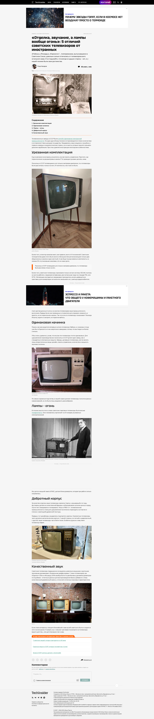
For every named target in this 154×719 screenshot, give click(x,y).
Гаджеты (34, 33)
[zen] (41, 697)
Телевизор (49, 70)
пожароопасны (37, 413)
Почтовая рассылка (114, 2)
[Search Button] (118, 2)
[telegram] (38, 697)
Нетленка (36, 70)
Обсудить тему (86, 66)
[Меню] (33, 2)
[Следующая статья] (77, 685)
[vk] (35, 697)
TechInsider (40, 2)
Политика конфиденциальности (40, 704)
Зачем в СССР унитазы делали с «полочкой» (47, 653)
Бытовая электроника (43, 33)
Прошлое (44, 70)
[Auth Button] (121, 2)
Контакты (34, 705)
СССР (40, 70)
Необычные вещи (56, 70)
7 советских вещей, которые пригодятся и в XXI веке (49, 640)
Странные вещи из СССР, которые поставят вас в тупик (50, 647)
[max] (44, 697)
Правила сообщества (37, 702)
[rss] (32, 697)
